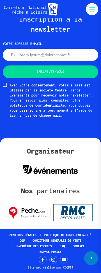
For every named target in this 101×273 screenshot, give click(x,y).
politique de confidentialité (37, 105)
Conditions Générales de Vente (57, 240)
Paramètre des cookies (34, 246)
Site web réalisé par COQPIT (50, 267)
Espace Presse (50, 251)
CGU (22, 240)
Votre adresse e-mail (22, 44)
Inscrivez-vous (50, 72)
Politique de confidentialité (67, 235)
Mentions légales (23, 235)
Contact (78, 246)
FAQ (62, 246)
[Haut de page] (91, 258)
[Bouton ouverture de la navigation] (92, 9)
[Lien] (43, 259)
